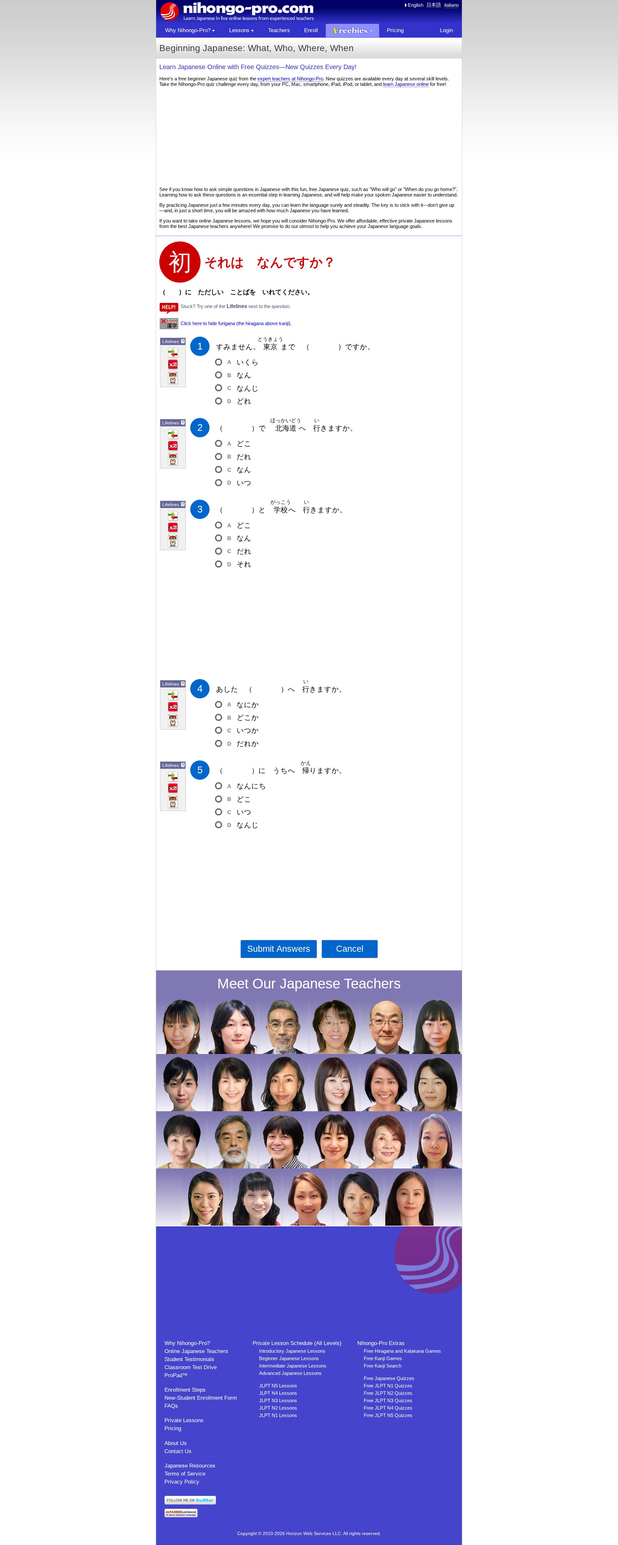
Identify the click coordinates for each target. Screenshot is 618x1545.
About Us (175, 1443)
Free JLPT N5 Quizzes (388, 1415)
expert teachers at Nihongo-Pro (290, 78)
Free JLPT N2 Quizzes (388, 1393)
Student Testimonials (189, 1359)
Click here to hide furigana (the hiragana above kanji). (236, 323)
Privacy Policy (181, 1482)
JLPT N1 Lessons (278, 1415)
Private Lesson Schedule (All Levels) (297, 1343)
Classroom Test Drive (190, 1367)
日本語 (433, 4)
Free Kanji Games (383, 1358)
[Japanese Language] (181, 1516)
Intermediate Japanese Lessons (292, 1365)
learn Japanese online (406, 84)
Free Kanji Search (382, 1365)
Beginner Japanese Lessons (289, 1358)
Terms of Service (184, 1474)
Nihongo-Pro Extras (381, 1343)
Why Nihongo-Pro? (187, 1343)
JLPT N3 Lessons (278, 1400)
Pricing (172, 1428)
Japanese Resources (189, 1466)
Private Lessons (183, 1420)
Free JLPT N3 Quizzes (388, 1400)
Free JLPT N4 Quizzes (388, 1408)
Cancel (349, 949)
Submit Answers (278, 949)
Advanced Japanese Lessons (290, 1373)
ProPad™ (176, 1375)
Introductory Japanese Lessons (292, 1351)
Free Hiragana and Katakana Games (402, 1351)
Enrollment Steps (185, 1390)
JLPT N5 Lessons (278, 1385)
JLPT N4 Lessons (278, 1393)
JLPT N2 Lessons (278, 1408)
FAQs (171, 1406)
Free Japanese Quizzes (389, 1378)
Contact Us (178, 1451)
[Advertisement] (309, 137)
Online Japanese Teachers (196, 1351)
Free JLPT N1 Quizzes (388, 1385)
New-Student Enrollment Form (200, 1398)
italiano (451, 5)
